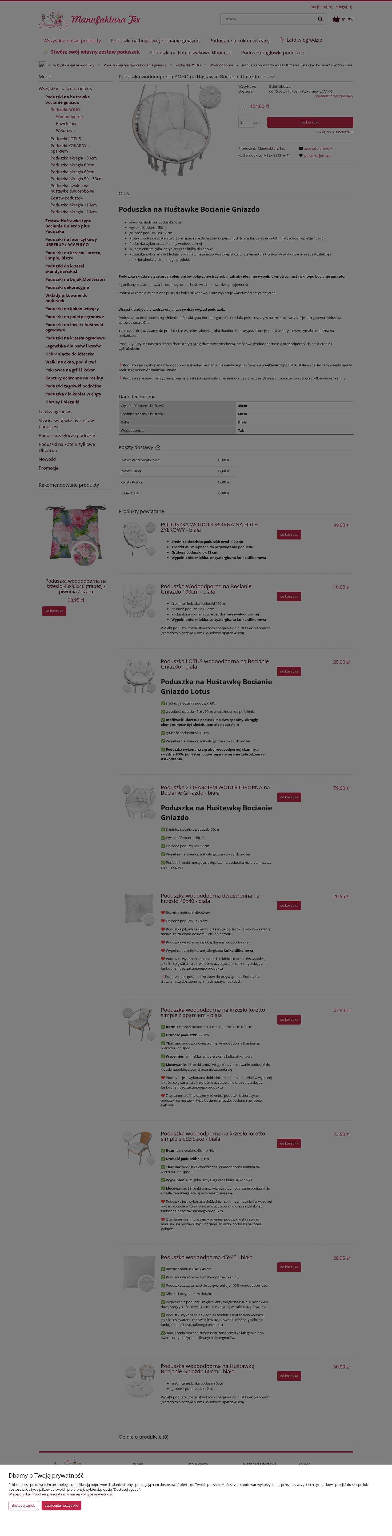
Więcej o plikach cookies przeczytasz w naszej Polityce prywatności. (61, 1494)
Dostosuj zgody (23, 1505)
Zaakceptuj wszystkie (61, 1505)
